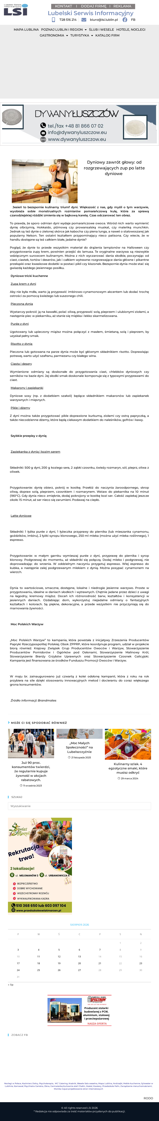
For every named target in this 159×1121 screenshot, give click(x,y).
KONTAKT (64, 6)
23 (140, 963)
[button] (6, 124)
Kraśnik (72, 1083)
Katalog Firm (107, 35)
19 (59, 963)
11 (38, 956)
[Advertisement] (79, 69)
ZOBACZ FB (19, 1034)
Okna (46, 1086)
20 (79, 963)
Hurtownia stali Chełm (74, 1086)
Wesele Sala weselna (87, 1083)
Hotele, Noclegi (130, 29)
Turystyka (79, 35)
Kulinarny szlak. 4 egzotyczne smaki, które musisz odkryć (128, 768)
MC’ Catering (61, 1083)
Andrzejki (117, 1083)
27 (79, 970)
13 (79, 956)
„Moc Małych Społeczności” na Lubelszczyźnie (79, 747)
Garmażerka (56, 1086)
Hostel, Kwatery (93, 1086)
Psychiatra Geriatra (33, 1086)
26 (59, 970)
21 (100, 963)
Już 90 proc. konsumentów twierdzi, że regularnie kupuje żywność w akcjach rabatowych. (31, 771)
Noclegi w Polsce (12, 1083)
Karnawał (18, 1086)
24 (18, 970)
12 (59, 956)
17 (18, 963)
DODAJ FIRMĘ (93, 6)
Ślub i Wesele (101, 29)
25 (38, 970)
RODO (148, 1098)
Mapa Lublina (26, 29)
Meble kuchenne (131, 1083)
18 (38, 963)
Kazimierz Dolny (30, 1083)
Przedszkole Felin (110, 1086)
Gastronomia (52, 35)
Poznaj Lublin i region (62, 29)
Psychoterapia (46, 1083)
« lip (10, 984)
